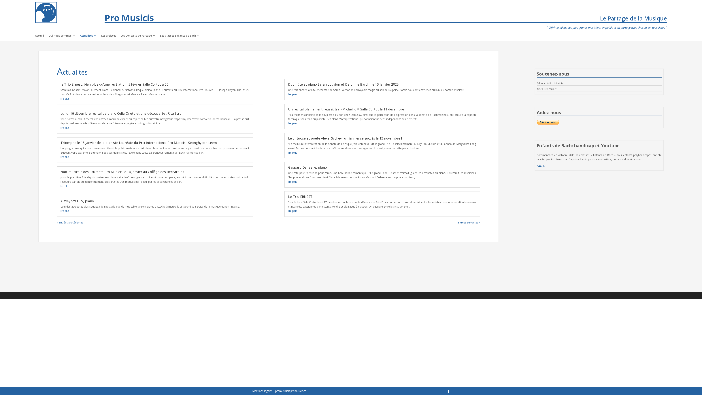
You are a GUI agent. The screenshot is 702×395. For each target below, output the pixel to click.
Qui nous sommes (60, 35)
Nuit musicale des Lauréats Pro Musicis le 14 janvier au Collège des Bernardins (122, 172)
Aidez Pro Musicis (547, 89)
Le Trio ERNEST (300, 196)
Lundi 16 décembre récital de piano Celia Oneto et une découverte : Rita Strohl (122, 113)
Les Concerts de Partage (136, 35)
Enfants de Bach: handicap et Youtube (578, 145)
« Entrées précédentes (70, 222)
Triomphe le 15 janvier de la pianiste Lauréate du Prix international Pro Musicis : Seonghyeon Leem (139, 142)
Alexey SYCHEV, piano (77, 201)
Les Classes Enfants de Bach (178, 35)
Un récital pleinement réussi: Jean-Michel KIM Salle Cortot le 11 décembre (346, 109)
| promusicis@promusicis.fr (289, 391)
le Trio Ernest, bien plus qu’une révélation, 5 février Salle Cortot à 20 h (116, 84)
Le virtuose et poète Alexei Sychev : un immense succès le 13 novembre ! (345, 138)
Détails (541, 166)
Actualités (86, 35)
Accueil (39, 35)
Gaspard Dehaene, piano (307, 167)
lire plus (65, 98)
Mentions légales (262, 391)
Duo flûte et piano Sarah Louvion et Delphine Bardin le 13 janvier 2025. (343, 84)
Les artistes (108, 35)
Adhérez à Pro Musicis (550, 83)
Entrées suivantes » (468, 222)
